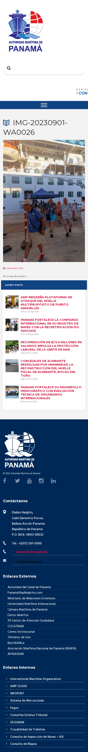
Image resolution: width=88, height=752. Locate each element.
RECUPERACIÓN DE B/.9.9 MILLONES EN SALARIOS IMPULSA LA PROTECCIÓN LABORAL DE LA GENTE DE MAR (51, 345)
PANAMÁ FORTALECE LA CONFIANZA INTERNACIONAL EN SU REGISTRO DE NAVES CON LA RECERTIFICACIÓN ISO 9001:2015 (50, 325)
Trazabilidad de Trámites (27, 729)
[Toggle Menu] (44, 105)
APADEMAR (16, 654)
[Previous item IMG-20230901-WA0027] (23, 195)
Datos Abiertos (18, 615)
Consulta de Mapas (23, 744)
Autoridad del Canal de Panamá (29, 587)
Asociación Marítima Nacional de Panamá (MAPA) (42, 649)
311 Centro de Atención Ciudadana (31, 621)
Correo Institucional (21, 632)
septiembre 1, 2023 (15, 268)
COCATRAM (16, 626)
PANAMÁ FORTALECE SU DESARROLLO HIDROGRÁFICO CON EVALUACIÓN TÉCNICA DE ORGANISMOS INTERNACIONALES (51, 392)
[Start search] (8, 68)
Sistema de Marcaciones (27, 700)
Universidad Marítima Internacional (31, 604)
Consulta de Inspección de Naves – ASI (37, 736)
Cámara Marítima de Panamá (27, 610)
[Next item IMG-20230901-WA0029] (64, 195)
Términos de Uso (19, 637)
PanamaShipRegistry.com (25, 593)
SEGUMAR (17, 722)
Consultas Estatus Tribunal (28, 715)
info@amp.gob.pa (29, 562)
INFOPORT (17, 693)
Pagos (14, 708)
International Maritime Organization (35, 679)
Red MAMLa (16, 643)
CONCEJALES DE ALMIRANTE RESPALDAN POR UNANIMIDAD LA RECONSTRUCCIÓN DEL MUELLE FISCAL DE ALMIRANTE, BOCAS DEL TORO (48, 368)
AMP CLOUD (18, 686)
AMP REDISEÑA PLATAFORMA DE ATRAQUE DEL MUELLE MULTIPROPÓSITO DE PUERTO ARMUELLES (46, 302)
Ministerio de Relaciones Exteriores (31, 599)
